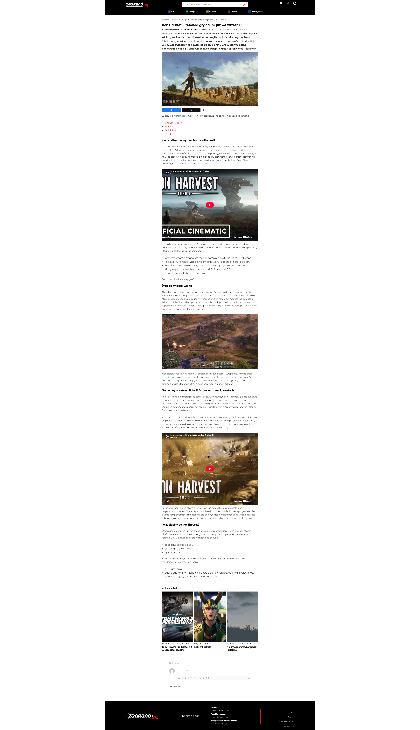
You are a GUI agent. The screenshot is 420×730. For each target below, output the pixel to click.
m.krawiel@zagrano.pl (219, 717)
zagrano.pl (165, 20)
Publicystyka (256, 12)
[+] (209, 678)
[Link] (203, 678)
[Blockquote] (197, 678)
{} (206, 678)
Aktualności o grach (182, 20)
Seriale (234, 12)
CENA (168, 134)
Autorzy (291, 712)
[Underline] (185, 678)
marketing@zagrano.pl (220, 710)
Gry (172, 12)
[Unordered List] (194, 678)
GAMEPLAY (171, 130)
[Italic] (182, 678)
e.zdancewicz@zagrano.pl (221, 723)
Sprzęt (192, 12)
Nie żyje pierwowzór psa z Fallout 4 (241, 648)
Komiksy (212, 12)
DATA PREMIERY (174, 122)
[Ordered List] (191, 678)
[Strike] (188, 678)
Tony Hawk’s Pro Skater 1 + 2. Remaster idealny (177, 648)
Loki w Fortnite (202, 647)
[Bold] (179, 678)
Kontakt (291, 717)
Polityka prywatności (286, 721)
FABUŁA (169, 126)
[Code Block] (200, 678)
